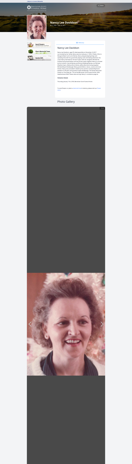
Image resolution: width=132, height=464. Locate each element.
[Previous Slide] (30, 324)
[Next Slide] (102, 324)
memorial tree (77, 88)
